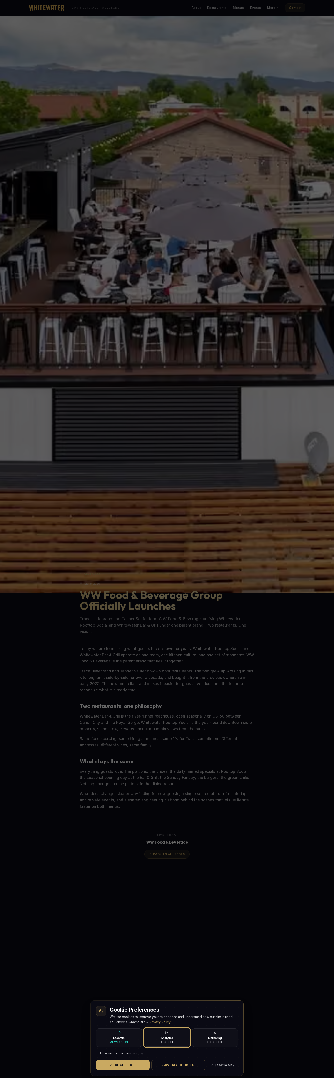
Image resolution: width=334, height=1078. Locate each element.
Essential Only (224, 1064)
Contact (295, 8)
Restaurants (217, 8)
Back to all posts (169, 854)
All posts (92, 573)
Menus (238, 8)
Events (255, 8)
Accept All (125, 1065)
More (271, 8)
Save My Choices (178, 1065)
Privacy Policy (160, 1022)
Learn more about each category (122, 1053)
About (196, 8)
